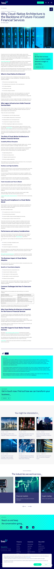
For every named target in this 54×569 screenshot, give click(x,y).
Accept (37, 564)
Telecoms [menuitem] (29, 549)
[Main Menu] (51, 3)
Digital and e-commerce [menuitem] (31, 551)
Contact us (40, 2)
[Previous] (24, 506)
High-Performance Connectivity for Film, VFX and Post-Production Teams (43, 457)
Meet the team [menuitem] (40, 549)
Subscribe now (4, 550)
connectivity (43, 453)
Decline (46, 564)
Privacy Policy (28, 557)
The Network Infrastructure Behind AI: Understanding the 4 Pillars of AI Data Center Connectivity (26, 457)
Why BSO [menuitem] (39, 544)
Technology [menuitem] (29, 548)
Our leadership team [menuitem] (41, 548)
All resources (4, 8)
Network (42, 431)
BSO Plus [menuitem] (18, 553)
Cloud (7, 353)
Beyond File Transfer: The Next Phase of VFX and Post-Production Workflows (43, 435)
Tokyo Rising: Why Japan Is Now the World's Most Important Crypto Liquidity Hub (26, 435)
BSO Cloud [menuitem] (18, 549)
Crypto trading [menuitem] (30, 546)
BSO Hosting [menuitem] (19, 551)
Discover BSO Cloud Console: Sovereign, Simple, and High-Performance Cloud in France (7, 457)
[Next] (29, 506)
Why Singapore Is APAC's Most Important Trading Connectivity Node (9, 434)
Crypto (7, 431)
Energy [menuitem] (29, 553)
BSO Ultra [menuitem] (18, 546)
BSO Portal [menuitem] (18, 548)
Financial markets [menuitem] (30, 544)
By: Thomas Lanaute (4, 22)
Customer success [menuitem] (41, 546)
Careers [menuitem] (39, 551)
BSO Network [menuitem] (19, 544)
